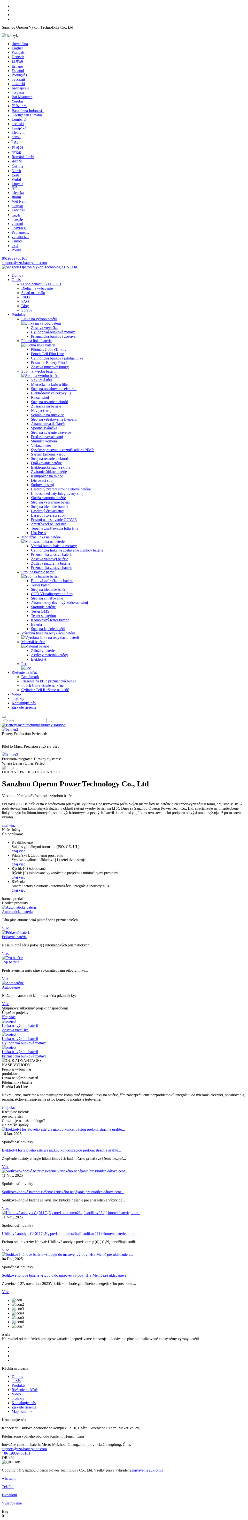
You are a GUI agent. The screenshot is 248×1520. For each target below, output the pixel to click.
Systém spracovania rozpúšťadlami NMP (62, 450)
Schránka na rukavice (47, 415)
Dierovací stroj (42, 480)
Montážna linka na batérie (41, 537)
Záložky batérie (43, 650)
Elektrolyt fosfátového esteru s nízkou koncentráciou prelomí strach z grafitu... (61, 1150)
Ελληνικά (19, 128)
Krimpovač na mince (47, 476)
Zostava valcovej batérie (49, 559)
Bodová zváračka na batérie (52, 581)
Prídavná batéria (14, 937)
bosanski (18, 84)
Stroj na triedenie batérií (49, 589)
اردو (15, 246)
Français (18, 52)
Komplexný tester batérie (50, 620)
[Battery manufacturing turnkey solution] (34, 725)
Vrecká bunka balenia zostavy (54, 546)
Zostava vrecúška (44, 328)
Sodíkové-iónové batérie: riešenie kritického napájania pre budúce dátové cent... (63, 1192)
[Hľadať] (4, 717)
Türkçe (17, 241)
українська (20, 237)
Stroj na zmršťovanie (47, 598)
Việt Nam (19, 201)
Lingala (17, 184)
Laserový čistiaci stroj (47, 511)
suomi (16, 197)
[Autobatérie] (13, 983)
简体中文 (19, 106)
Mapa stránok (22, 1411)
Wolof (16, 179)
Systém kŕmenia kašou (48, 454)
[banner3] (10, 754)
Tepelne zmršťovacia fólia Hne (54, 528)
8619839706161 (14, 258)
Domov (17, 275)
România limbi (23, 157)
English (17, 48)
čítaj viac (9, 825)
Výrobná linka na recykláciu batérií (48, 633)
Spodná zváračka (44, 428)
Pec (24, 664)
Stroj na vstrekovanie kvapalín (54, 419)
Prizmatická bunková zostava (53, 336)
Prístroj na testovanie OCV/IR (54, 520)
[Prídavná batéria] (16, 932)
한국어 (17, 147)
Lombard (19, 119)
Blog (25, 306)
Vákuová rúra (41, 380)
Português (19, 75)
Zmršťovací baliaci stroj (49, 524)
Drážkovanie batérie (46, 463)
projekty (18, 698)
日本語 (17, 61)
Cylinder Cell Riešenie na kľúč (45, 690)
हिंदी (14, 188)
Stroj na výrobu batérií (38, 371)
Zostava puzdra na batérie (50, 563)
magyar (17, 206)
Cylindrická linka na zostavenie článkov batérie (67, 550)
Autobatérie (11, 987)
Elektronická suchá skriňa (50, 467)
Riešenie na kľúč (25, 672)
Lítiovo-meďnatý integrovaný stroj (57, 493)
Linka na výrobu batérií (39, 319)
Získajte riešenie (24, 707)
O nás (16, 280)
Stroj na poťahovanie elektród (54, 389)
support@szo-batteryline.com (24, 263)
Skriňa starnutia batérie (48, 498)
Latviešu (18, 210)
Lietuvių (18, 132)
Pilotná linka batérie (36, 341)
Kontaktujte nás (24, 703)
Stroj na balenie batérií (38, 572)
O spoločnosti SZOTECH (41, 284)
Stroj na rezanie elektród (49, 402)
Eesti (15, 175)
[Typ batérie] (12, 958)
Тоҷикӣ (18, 92)
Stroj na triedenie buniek (49, 506)
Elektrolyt (38, 659)
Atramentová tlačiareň (48, 424)
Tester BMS (40, 611)
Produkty (19, 314)
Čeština (17, 166)
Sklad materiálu (33, 293)
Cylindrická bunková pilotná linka (57, 358)
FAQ (25, 301)
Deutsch (18, 57)
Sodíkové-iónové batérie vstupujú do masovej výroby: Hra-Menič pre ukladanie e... (65, 1275)
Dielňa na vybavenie (37, 288)
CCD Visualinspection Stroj (52, 594)
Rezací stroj (40, 397)
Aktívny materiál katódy (49, 655)
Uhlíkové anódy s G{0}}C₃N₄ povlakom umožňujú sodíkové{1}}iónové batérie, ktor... (69, 1234)
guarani (17, 224)
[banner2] (10, 729)
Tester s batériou (43, 616)
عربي (16, 215)
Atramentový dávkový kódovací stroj (59, 602)
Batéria (36, 624)
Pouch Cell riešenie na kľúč (42, 685)
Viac (5, 928)
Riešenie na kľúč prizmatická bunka (48, 681)
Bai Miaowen (22, 97)
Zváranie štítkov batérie (49, 472)
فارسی (17, 219)
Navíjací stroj (41, 410)
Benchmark (30, 677)
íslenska (18, 193)
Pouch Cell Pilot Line (47, 354)
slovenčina (20, 44)
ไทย (15, 142)
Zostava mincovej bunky (50, 367)
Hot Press (38, 533)
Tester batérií (41, 585)
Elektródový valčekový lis (51, 393)
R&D (25, 297)
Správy (26, 310)
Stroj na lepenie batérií (48, 629)
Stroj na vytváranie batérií (50, 502)
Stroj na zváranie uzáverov (51, 432)
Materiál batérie (33, 642)
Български (20, 88)
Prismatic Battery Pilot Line (52, 362)
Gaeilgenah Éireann (27, 115)
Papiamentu (21, 232)
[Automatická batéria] (19, 907)
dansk (16, 137)
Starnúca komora (44, 441)
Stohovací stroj (42, 485)
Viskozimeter (41, 445)
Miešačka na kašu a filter (50, 384)
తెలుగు (17, 161)
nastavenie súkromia (147, 1470)
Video (16, 694)
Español (18, 71)
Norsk (16, 171)
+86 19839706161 (16, 1453)
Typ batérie (10, 962)
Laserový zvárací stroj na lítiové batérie (61, 489)
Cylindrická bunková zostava (53, 332)
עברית (16, 152)
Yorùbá (17, 101)
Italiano (17, 66)
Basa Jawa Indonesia (28, 111)
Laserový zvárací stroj (48, 515)
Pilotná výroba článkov (48, 349)
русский (18, 79)
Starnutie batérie (43, 607)
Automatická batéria (17, 912)
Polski (16, 250)
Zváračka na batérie (46, 406)
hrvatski (18, 124)
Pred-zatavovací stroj (47, 437)
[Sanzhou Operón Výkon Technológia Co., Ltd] (39, 267)
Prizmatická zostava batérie (51, 554)
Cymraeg (19, 228)
